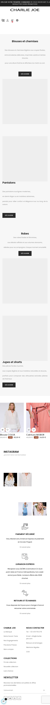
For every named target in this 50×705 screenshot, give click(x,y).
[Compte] (7, 20)
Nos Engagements (11, 640)
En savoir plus (25, 547)
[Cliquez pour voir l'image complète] (10, 465)
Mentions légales (32, 647)
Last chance (8, 671)
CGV (28, 652)
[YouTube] (10, 698)
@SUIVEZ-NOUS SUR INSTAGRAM (15, 455)
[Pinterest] (14, 698)
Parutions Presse (10, 645)
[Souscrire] (43, 690)
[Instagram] (19, 698)
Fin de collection (10, 662)
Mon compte (8, 649)
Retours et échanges (34, 643)
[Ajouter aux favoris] (7, 430)
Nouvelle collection (11, 666)
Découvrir (25, 74)
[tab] (2, 399)
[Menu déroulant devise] (17, 20)
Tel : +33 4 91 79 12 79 (34, 632)
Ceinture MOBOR (35, 435)
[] (2, 430)
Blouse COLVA (7, 435)
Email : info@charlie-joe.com (34, 637)
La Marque (8, 632)
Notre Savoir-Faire (11, 636)
